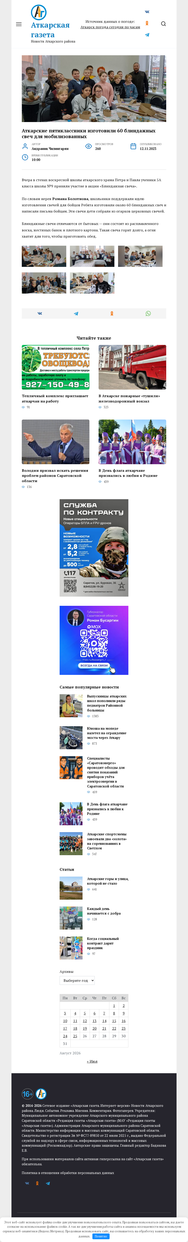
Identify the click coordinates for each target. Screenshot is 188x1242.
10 (65, 1020)
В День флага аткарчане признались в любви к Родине (128, 473)
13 (94, 1020)
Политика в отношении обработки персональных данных (68, 1173)
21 (104, 1028)
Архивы (66, 971)
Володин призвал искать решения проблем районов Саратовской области (55, 475)
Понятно (101, 1236)
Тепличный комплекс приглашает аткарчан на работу (55, 398)
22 (114, 1028)
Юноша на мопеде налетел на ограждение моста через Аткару (106, 733)
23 (124, 1028)
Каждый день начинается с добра (104, 911)
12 (85, 1020)
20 (94, 1028)
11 (75, 1020)
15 (114, 1020)
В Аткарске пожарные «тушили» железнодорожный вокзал (129, 398)
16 (124, 1020)
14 (104, 1020)
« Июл (92, 1061)
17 (65, 1028)
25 (75, 1035)
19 (85, 1028)
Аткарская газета (50, 29)
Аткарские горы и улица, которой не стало (107, 881)
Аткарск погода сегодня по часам (110, 26)
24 (65, 1035)
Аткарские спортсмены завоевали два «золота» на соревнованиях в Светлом (107, 841)
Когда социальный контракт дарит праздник (103, 943)
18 (75, 1028)
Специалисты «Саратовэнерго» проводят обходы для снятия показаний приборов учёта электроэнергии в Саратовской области (106, 772)
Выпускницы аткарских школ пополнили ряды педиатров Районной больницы (107, 703)
